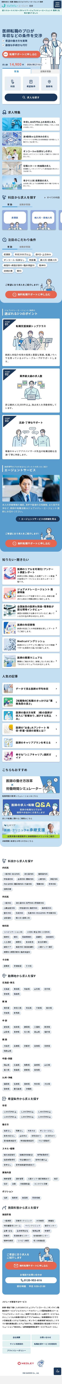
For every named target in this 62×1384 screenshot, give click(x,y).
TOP (57, 1372)
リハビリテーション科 (13, 932)
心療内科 (42, 879)
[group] (15, 220)
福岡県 (6, 1084)
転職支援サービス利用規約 (45, 1344)
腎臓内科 (40, 884)
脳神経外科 (46, 908)
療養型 (51, 1220)
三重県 (37, 1027)
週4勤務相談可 (10, 1140)
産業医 (7, 254)
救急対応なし (9, 1135)
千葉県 (39, 1008)
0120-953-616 (33, 1280)
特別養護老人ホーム (12, 1225)
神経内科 (54, 879)
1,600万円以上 (10, 1116)
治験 (14, 1183)
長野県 (16, 1031)
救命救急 (29, 942)
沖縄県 (28, 1088)
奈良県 (47, 1046)
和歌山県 (7, 1050)
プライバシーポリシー (16, 1350)
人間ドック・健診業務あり (39, 1178)
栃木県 (49, 1008)
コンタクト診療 (40, 1183)
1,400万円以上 (44, 1111)
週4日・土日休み (43, 254)
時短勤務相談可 (27, 1140)
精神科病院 (8, 1240)
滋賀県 (37, 1046)
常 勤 (16, 71)
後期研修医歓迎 (26, 1154)
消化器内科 (29, 874)
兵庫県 (16, 1046)
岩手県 (47, 989)
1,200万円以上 (27, 1111)
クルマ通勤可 (44, 1140)
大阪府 (6, 1046)
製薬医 (15, 1197)
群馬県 (16, 1012)
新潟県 (47, 1027)
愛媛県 (27, 1069)
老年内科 (52, 884)
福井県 (47, 1031)
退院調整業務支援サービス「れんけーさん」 (40, 1327)
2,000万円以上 (44, 1116)
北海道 (6, 989)
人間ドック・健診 (45, 947)
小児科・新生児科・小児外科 (38, 932)
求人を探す (33, 97)
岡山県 (6, 1065)
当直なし (7, 1130)
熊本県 (37, 1084)
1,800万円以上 (27, 1116)
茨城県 (6, 1012)
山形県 (37, 989)
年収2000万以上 (23, 254)
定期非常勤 (45, 71)
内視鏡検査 (25, 1183)
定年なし (7, 1164)
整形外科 (7, 913)
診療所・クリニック (24, 1220)
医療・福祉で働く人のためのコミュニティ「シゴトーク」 (24, 1307)
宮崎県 (6, 1088)
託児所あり (50, 1135)
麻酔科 (18, 942)
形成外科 (19, 913)
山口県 (47, 1065)
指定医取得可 (9, 1159)
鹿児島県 (17, 1088)
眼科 (19, 270)
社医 (6, 1197)
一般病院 (7, 1220)
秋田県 (27, 989)
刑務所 (6, 1235)
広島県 (16, 1065)
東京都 (6, 1008)
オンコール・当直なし (14, 259)
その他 (28, 966)
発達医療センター (21, 1235)
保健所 (47, 1230)
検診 (56, 1178)
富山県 (37, 1031)
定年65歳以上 (41, 1159)
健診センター (50, 1225)
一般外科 (7, 903)
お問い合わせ (45, 1337)
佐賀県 (16, 1084)
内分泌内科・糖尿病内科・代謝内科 (18, 884)
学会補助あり (25, 1159)
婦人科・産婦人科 (48, 259)
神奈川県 (17, 1008)
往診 (6, 1183)
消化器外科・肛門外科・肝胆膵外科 (30, 903)
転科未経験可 (9, 1154)
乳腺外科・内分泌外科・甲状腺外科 (42, 913)
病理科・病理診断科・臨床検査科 (19, 265)
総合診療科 (42, 942)
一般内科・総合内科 (12, 874)
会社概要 (16, 1337)
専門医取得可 (42, 1154)
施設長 (25, 1197)
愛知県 (6, 1027)
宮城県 (6, 994)
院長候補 (36, 1197)
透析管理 (19, 1178)
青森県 (16, 989)
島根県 (37, 1065)
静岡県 (27, 1027)
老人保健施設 (39, 1240)
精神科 (42, 265)
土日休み (23, 1135)
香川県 (6, 1069)
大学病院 (40, 1220)
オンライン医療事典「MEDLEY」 (41, 1320)
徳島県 (16, 1069)
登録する (34, 1378)
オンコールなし (46, 1130)
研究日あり (36, 1135)
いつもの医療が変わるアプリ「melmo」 (24, 1317)
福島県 (16, 994)
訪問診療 (8, 270)
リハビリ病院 (23, 1240)
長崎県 (27, 1084)
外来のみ (31, 1130)
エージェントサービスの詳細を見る (38, 518)
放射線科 (50, 937)
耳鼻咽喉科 (26, 937)
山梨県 (6, 1031)
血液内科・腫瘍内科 (26, 879)
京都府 (27, 1046)
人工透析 (7, 942)
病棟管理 (7, 1178)
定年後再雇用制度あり (25, 1164)
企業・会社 (8, 1230)
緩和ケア (7, 947)
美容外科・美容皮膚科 (25, 947)
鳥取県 (27, 1065)
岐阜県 (16, 1027)
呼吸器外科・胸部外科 (28, 908)
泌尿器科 (7, 918)
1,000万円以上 (10, 1111)
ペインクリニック (32, 1225)
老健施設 (17, 966)
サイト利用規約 (16, 1344)
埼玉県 (28, 1008)
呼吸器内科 (8, 879)
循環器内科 (43, 874)
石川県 (27, 1031)
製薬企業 (36, 1230)
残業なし (19, 1130)
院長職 (32, 259)
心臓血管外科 (9, 908)
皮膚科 (39, 937)
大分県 (47, 1084)
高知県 (37, 1069)
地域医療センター (40, 1235)
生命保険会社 (22, 1230)
